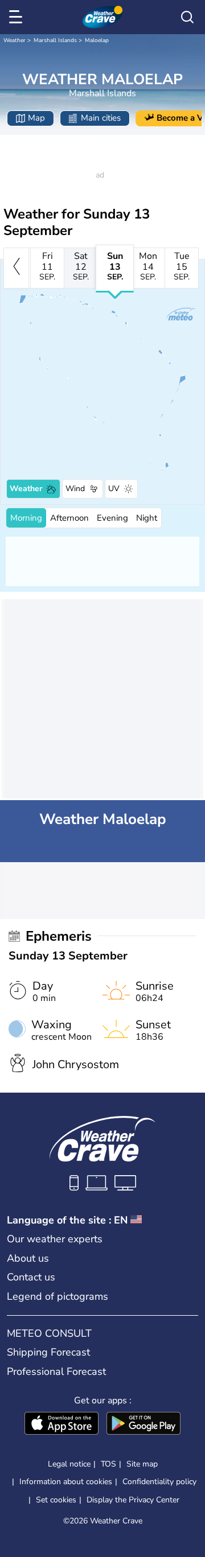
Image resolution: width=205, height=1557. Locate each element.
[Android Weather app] (143, 1424)
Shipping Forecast (48, 1352)
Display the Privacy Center (133, 1500)
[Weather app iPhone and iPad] (61, 1424)
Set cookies (56, 1500)
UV (114, 488)
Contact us (31, 1277)
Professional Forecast (56, 1371)
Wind (75, 488)
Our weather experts (54, 1239)
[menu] (18, 17)
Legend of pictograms (57, 1296)
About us (28, 1258)
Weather (14, 40)
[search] (187, 17)
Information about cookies (65, 1481)
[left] (16, 268)
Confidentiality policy (159, 1481)
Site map (142, 1464)
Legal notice (69, 1464)
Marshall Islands (55, 40)
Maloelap (97, 40)
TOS (108, 1464)
